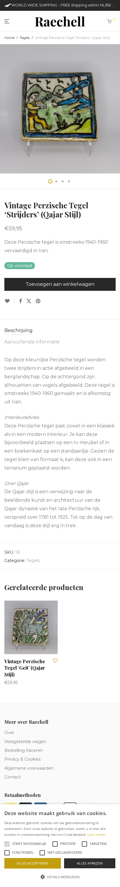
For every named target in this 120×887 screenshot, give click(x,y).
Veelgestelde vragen (25, 741)
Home (9, 37)
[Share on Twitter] (28, 301)
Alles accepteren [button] (32, 863)
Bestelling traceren (23, 750)
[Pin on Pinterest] (38, 301)
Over (9, 732)
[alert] (60, 845)
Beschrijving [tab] (18, 330)
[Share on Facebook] (20, 301)
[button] (60, 877)
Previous (5, 109)
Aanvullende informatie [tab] (32, 342)
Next (114, 109)
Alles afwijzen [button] (90, 863)
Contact (12, 777)
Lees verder (96, 834)
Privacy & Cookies (22, 759)
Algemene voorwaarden (29, 768)
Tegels (25, 37)
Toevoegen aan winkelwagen (60, 284)
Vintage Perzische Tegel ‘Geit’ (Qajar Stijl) (24, 668)
